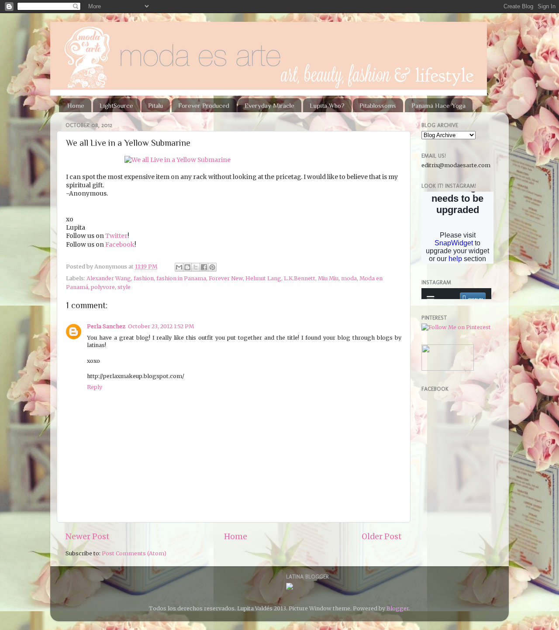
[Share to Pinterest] (212, 267)
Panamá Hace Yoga (438, 105)
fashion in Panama (181, 278)
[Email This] (179, 267)
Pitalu (155, 105)
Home (75, 105)
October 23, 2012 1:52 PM (161, 326)
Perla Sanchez (106, 326)
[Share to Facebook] (204, 267)
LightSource (116, 105)
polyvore (103, 287)
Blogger (397, 608)
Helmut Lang (263, 278)
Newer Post (88, 536)
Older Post (382, 536)
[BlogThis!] (187, 267)
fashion (144, 278)
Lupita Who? (327, 105)
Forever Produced (203, 105)
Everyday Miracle (269, 105)
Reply (94, 387)
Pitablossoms (377, 105)
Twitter (116, 236)
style (124, 287)
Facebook (120, 244)
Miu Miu (328, 278)
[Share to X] (195, 267)
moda (349, 278)
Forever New (226, 278)
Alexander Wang (108, 278)
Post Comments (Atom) (134, 553)
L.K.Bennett (299, 278)
